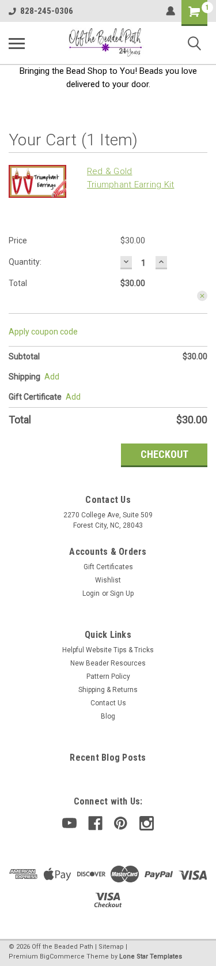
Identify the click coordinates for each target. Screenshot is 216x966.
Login (91, 593)
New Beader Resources (108, 663)
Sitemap (111, 946)
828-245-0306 (46, 11)
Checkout (164, 454)
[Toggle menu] (17, 43)
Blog (108, 716)
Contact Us (108, 703)
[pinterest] (120, 823)
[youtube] (69, 823)
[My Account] (170, 11)
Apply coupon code (43, 331)
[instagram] (146, 823)
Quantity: (25, 261)
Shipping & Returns (108, 690)
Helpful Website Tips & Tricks (108, 650)
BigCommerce (62, 956)
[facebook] (95, 823)
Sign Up (122, 593)
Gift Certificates (108, 567)
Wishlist (108, 580)
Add (73, 396)
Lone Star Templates (150, 956)
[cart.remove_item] (202, 296)
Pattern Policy (108, 676)
